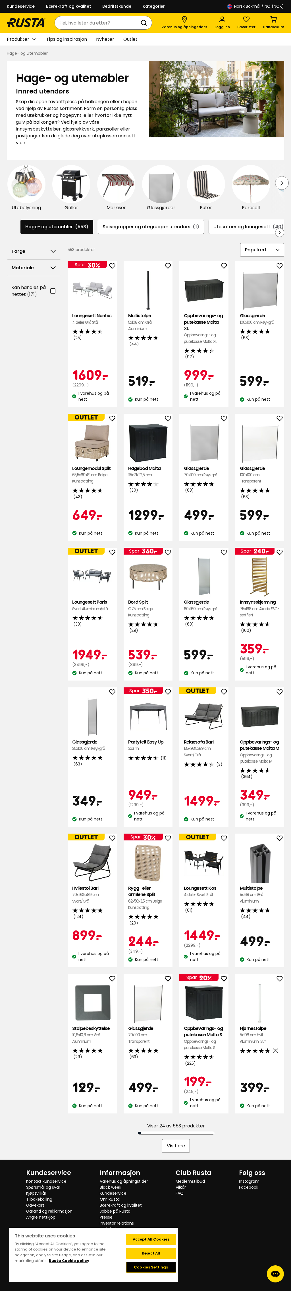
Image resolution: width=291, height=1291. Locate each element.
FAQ (180, 1193)
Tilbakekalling (39, 1199)
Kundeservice (21, 6)
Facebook (248, 1187)
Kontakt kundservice (46, 1181)
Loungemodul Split (91, 474)
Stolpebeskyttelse (91, 1034)
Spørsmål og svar (43, 1187)
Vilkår (181, 1187)
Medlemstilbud (190, 1181)
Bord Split (140, 608)
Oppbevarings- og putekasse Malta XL (203, 328)
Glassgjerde (257, 319)
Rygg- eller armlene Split (145, 897)
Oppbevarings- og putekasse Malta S (203, 1037)
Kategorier (154, 6)
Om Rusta (110, 1199)
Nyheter (105, 39)
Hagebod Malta (144, 471)
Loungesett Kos (200, 891)
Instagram (249, 1181)
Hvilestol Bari (85, 894)
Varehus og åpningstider (124, 1181)
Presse (106, 1217)
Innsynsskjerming (259, 608)
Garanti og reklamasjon (49, 1211)
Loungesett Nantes (91, 319)
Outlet (130, 39)
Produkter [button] (18, 39)
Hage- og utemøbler (56, 226)
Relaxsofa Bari (198, 748)
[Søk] (145, 22)
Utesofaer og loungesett (248, 226)
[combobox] (97, 22)
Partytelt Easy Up (145, 745)
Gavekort (35, 1205)
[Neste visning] (282, 183)
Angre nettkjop (40, 1217)
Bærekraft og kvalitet (68, 6)
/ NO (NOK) (259, 6)
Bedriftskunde (116, 6)
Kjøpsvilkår (36, 1193)
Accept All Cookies (151, 1239)
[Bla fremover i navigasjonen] (279, 232)
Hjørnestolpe (253, 1034)
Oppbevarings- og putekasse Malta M (259, 751)
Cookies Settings (151, 1267)
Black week (110, 1187)
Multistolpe (139, 322)
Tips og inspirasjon (66, 39)
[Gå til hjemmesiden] (26, 22)
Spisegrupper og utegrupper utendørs (151, 226)
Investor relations (117, 1223)
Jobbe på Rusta (115, 1211)
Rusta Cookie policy (69, 1260)
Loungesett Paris (90, 605)
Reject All (151, 1253)
